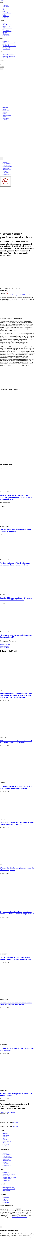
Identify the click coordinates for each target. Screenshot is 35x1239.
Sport (4, 9)
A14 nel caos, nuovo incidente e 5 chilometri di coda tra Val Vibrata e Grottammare (16, 742)
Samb (4, 14)
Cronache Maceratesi (9, 56)
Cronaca (5, 5)
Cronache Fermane (8, 54)
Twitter (5, 1199)
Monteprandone (7, 28)
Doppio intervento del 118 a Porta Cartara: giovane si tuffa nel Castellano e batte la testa (15, 958)
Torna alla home (4, 647)
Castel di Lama (7, 31)
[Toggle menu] (1, 69)
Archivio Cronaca (5, 644)
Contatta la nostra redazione (7, 1112)
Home (1, 0)
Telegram (15, 1126)
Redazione (6, 41)
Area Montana (7, 35)
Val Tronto (6, 34)
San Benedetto (7, 24)
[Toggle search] (1, 158)
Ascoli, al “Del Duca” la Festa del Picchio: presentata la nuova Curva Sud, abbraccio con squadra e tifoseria (16, 497)
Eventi (5, 11)
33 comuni (6, 118)
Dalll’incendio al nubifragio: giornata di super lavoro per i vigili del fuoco (16, 1004)
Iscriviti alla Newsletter (9, 46)
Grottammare (6, 26)
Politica (5, 8)
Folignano (6, 29)
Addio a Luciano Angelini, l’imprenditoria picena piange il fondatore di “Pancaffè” (17, 823)
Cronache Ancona (8, 58)
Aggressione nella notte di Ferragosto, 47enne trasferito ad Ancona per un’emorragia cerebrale (17, 913)
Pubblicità (6, 44)
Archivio (5, 17)
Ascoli (5, 23)
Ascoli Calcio (7, 13)
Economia (6, 6)
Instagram (6, 1202)
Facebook (6, 1197)
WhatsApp (15, 1122)
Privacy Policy (7, 47)
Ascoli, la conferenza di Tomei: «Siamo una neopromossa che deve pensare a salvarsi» (15, 564)
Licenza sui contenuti (9, 43)
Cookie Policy (7, 49)
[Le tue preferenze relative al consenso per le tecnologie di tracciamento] (32, 1236)
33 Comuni (6, 16)
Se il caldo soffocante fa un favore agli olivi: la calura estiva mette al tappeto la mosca (16, 787)
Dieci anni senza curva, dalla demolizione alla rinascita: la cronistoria (16, 530)
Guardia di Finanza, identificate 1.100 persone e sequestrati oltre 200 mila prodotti (16, 599)
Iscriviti (18, 1209)
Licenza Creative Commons (19, 1217)
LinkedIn (5, 1200)
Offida (5, 32)
